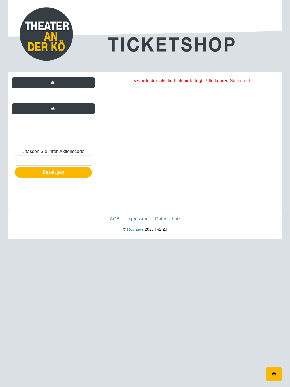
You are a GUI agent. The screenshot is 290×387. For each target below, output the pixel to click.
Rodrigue (135, 229)
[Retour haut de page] (274, 374)
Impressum (137, 218)
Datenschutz (167, 218)
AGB (115, 218)
